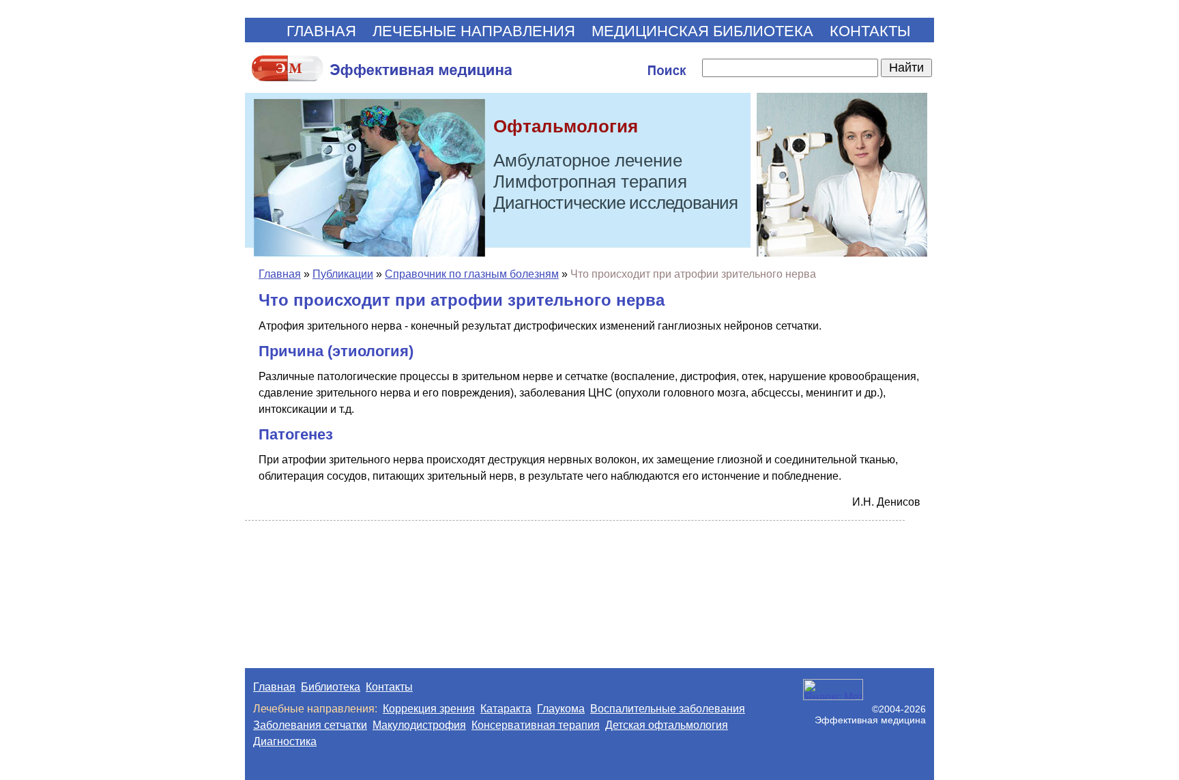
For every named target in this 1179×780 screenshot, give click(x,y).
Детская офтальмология (666, 725)
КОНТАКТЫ (870, 31)
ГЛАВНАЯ (321, 31)
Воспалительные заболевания (667, 708)
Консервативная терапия (535, 725)
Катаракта (506, 708)
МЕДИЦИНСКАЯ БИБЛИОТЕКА (702, 31)
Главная (280, 274)
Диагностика (285, 741)
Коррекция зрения (429, 708)
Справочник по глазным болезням (472, 274)
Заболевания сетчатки (310, 725)
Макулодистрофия (419, 725)
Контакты (389, 687)
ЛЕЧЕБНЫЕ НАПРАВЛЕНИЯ (474, 31)
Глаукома (561, 708)
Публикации (342, 274)
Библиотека (330, 687)
